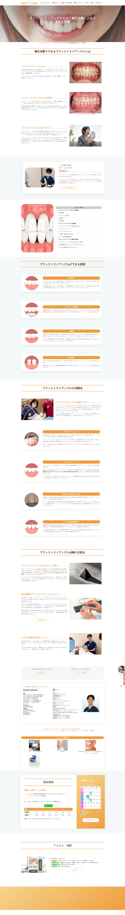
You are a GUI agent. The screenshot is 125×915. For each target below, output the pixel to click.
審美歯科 (67, 728)
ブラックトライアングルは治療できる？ (69, 226)
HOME (41, 43)
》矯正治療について (42, 672)
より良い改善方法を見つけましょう (68, 247)
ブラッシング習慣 (64, 215)
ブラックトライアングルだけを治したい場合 (71, 242)
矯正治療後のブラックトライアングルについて (71, 244)
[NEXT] (99, 785)
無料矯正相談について (44, 620)
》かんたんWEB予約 (81, 672)
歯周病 (61, 218)
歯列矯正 (61, 212)
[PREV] (82, 785)
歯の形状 (61, 220)
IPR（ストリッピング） (65, 228)
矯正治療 (78, 728)
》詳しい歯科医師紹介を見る (68, 187)
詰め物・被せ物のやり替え (66, 234)
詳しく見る (75, 870)
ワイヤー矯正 (61, 728)
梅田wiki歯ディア (48, 43)
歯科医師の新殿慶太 (41, 686)
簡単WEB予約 (90, 820)
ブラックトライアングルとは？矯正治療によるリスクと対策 (46, 730)
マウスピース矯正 (52, 728)
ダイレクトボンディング (65, 231)
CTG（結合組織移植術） (65, 236)
